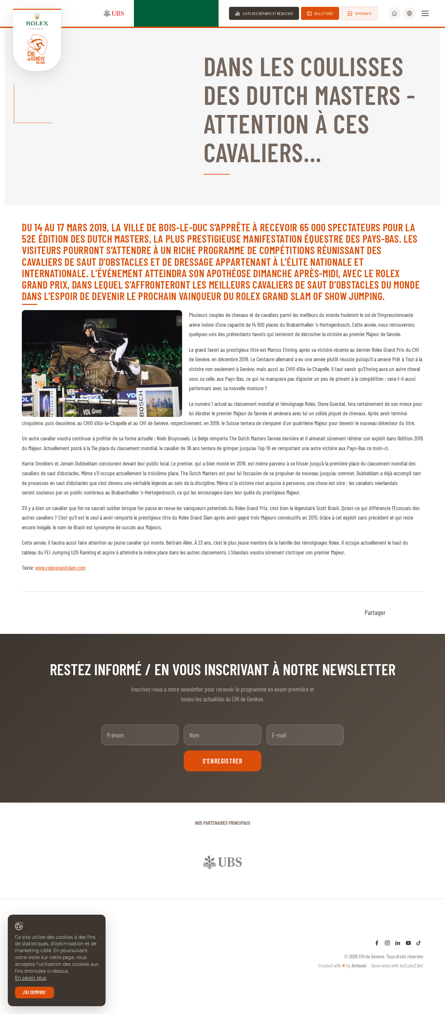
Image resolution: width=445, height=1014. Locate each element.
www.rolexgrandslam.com (60, 567)
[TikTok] (419, 929)
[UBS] (114, 13)
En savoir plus (30, 977)
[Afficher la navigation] (425, 13)
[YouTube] (408, 929)
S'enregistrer (223, 761)
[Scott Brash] (102, 363)
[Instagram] (387, 929)
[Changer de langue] (409, 13)
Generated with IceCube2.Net (397, 952)
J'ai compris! (34, 992)
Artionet (359, 952)
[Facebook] (377, 929)
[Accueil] (394, 13)
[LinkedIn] (398, 929)
